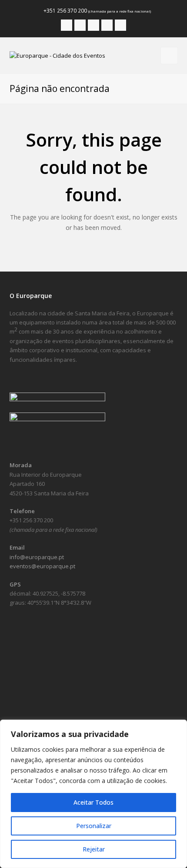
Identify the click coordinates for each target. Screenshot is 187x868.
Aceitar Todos (93, 802)
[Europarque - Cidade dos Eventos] (57, 55)
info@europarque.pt (37, 557)
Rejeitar (94, 849)
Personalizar (93, 826)
